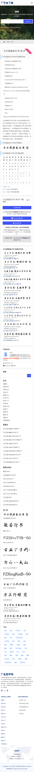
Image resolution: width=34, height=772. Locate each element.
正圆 (5, 655)
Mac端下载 (17, 223)
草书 (4, 403)
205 (29, 200)
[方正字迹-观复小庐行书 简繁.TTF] (17, 280)
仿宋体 (18, 644)
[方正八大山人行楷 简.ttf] (16, 563)
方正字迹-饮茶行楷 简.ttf (10, 505)
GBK (24, 630)
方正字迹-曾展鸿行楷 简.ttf (11, 501)
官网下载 (17, 208)
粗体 (5, 637)
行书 (12, 42)
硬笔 (4, 412)
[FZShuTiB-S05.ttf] (17, 538)
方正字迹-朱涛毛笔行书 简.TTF (11, 321)
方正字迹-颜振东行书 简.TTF (11, 340)
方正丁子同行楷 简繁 (13, 192)
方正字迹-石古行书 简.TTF (10, 330)
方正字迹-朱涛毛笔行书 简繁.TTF (12, 312)
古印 (5, 652)
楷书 (27, 634)
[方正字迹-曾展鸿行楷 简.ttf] (17, 606)
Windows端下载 (18, 218)
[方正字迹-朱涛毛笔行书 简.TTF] (17, 317)
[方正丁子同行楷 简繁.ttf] (16, 550)
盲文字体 (22, 662)
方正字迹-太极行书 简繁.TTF (11, 304)
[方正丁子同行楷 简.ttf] (17, 584)
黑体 (4, 387)
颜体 (22, 655)
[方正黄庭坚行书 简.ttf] (17, 515)
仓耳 (18, 652)
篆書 (26, 659)
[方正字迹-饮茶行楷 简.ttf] (17, 618)
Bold (23, 652)
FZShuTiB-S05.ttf (8, 479)
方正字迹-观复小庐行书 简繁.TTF (12, 284)
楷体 (4, 395)
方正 (11, 637)
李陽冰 (20, 659)
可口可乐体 (18, 648)
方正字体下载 (19, 637)
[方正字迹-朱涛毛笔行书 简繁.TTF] (17, 309)
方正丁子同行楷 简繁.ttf (10, 490)
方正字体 (6, 641)
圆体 (11, 655)
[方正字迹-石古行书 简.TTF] (17, 326)
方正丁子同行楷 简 (12, 189)
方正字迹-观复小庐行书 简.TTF (11, 276)
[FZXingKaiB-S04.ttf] (17, 574)
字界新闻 (5, 420)
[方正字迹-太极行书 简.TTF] (17, 290)
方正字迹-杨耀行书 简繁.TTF (11, 258)
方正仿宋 (6, 634)
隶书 (4, 401)
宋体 (4, 389)
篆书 (11, 648)
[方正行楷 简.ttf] (17, 595)
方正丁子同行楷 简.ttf (9, 482)
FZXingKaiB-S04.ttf (8, 486)
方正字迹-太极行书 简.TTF (10, 294)
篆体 (4, 415)
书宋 (26, 648)
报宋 (17, 655)
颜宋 (24, 644)
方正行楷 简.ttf (7, 497)
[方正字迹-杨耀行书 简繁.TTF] (17, 254)
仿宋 (4, 392)
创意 (4, 406)
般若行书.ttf (6, 471)
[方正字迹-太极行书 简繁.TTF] (17, 300)
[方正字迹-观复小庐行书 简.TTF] (17, 272)
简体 (24, 641)
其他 (4, 417)
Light (13, 659)
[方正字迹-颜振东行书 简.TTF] (17, 336)
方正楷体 (20, 634)
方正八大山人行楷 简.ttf (10, 494)
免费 (4, 384)
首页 (8, 42)
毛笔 (4, 409)
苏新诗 (11, 652)
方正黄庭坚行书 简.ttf (14, 51)
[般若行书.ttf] (13, 526)
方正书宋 (6, 659)
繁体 (28, 655)
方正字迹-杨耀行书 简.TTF (10, 268)
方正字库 (18, 630)
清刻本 (11, 644)
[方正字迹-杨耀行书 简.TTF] (17, 263)
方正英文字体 (7, 662)
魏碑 (16, 662)
